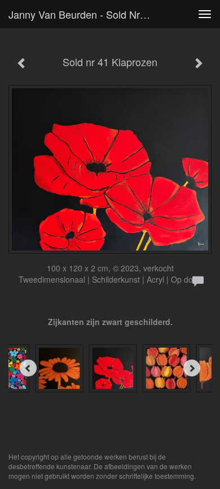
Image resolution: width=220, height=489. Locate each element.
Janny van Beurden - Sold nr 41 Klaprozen (84, 14)
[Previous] (28, 368)
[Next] (191, 368)
